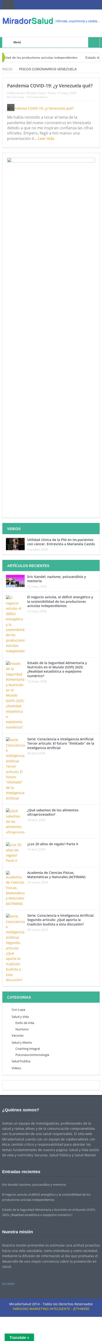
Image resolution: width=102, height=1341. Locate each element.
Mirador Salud (36, 93)
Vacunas (17, 1035)
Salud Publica (21, 1061)
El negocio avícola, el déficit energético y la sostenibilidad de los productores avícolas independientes (60, 601)
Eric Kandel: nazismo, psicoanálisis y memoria (56, 578)
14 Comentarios (37, 97)
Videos (16, 1068)
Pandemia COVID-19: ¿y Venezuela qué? (50, 86)
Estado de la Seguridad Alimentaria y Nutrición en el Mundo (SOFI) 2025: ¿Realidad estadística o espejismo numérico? (57, 669)
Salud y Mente (22, 1042)
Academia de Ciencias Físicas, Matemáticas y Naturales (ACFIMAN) (56, 874)
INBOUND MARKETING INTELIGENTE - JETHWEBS (51, 1308)
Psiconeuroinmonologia (32, 1055)
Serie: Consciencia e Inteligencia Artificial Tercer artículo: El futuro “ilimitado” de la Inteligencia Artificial (60, 743)
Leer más (46, 138)
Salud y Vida (20, 1017)
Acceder (8, 1283)
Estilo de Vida (24, 1023)
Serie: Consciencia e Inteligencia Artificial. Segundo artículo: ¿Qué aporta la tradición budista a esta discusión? (60, 919)
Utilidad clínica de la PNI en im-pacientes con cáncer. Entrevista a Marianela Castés (61, 541)
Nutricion (22, 1029)
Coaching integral (27, 1048)
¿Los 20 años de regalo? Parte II (52, 844)
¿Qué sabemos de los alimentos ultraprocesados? (53, 812)
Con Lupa (18, 97)
